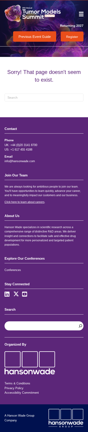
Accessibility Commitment (22, 392)
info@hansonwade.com (20, 161)
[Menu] (79, 14)
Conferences (13, 270)
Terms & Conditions (17, 383)
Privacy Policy (14, 388)
